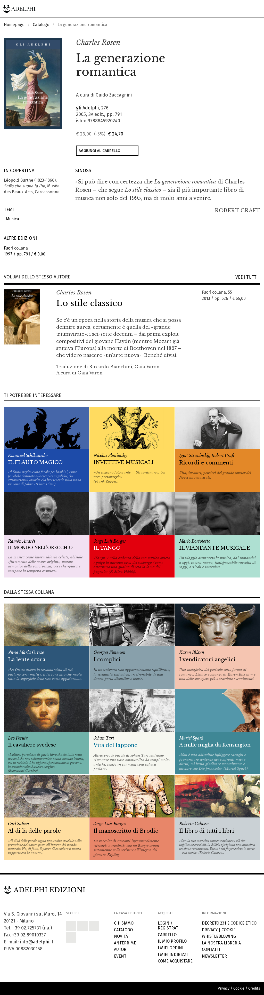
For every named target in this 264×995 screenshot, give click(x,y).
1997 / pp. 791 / (24, 251)
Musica (11, 218)
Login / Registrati (168, 925)
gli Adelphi (87, 108)
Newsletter (214, 956)
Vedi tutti (247, 277)
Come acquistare (175, 961)
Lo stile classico (89, 303)
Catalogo (41, 24)
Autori (121, 949)
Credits (254, 988)
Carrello (167, 934)
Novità (121, 936)
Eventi (121, 956)
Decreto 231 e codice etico (229, 923)
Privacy (210, 929)
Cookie (228, 929)
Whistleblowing (219, 936)
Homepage (14, 24)
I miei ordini (170, 947)
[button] (245, 43)
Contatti (211, 949)
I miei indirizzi (173, 954)
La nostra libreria (221, 943)
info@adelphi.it (36, 942)
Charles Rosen (98, 42)
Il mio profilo (172, 941)
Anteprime (125, 943)
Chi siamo (124, 923)
